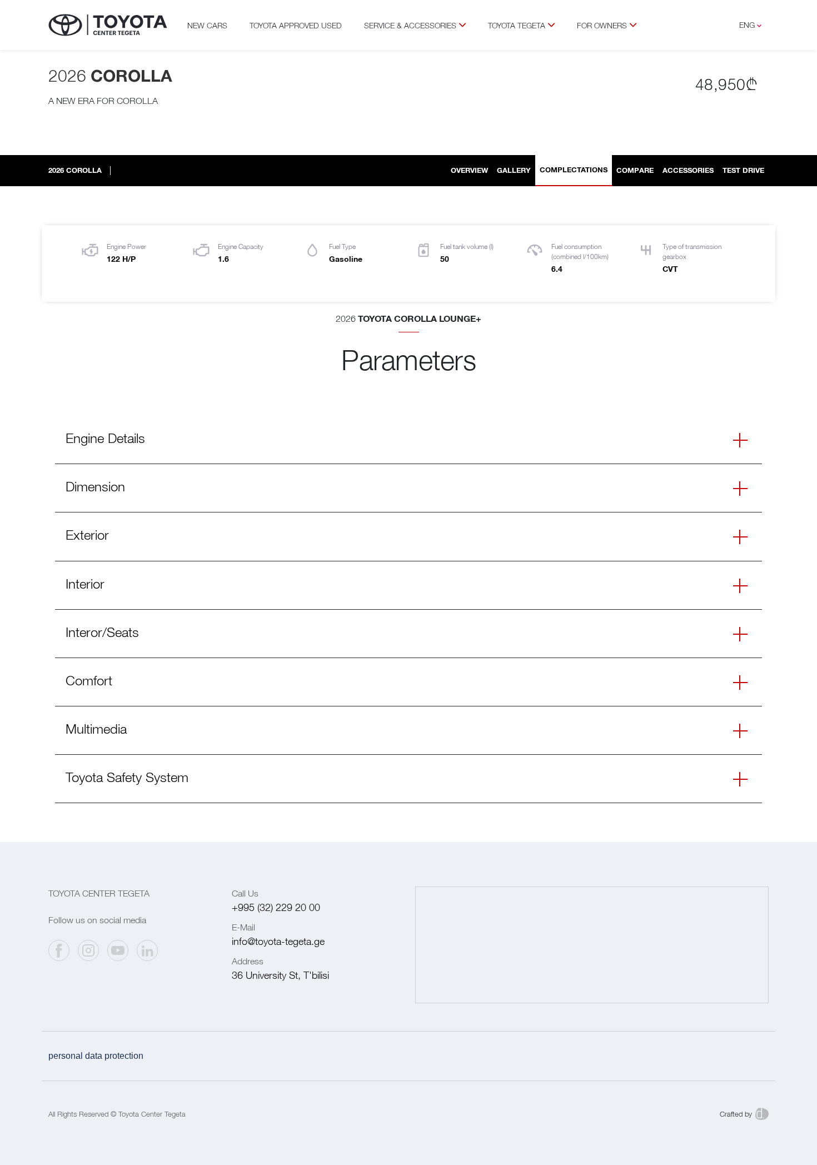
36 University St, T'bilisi (280, 975)
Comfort (89, 680)
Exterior (87, 534)
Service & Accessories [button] (410, 25)
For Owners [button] (602, 25)
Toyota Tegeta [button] (516, 25)
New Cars (207, 25)
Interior (85, 583)
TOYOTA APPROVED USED (296, 25)
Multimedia (96, 728)
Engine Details (105, 438)
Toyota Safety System (127, 777)
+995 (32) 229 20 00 (276, 907)
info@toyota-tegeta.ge (278, 941)
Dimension (95, 486)
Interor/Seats (102, 632)
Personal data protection (95, 1056)
